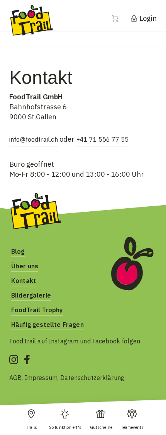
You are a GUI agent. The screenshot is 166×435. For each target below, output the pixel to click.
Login (147, 18)
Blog (18, 251)
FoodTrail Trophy (37, 310)
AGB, (17, 377)
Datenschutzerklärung (92, 377)
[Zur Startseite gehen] (31, 19)
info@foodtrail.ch (33, 139)
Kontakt (23, 280)
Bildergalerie (31, 295)
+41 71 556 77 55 (102, 139)
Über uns (24, 266)
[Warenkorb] (119, 18)
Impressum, (43, 377)
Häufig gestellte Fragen (47, 324)
